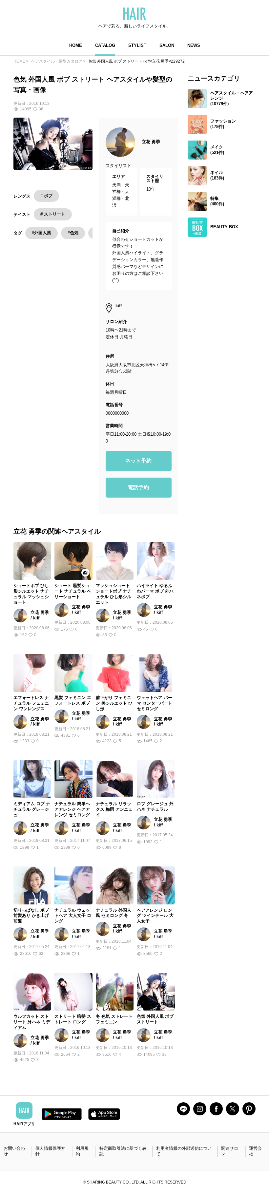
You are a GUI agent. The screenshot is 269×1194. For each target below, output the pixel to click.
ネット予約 (138, 461)
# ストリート (52, 214)
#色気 (73, 232)
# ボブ (46, 195)
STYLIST (137, 45)
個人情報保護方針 (50, 1151)
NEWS (193, 45)
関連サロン (229, 1151)
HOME (75, 45)
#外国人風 (41, 232)
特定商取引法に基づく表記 (122, 1151)
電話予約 (138, 487)
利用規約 (82, 1151)
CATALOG (105, 45)
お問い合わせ (14, 1151)
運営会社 (255, 1151)
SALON (166, 45)
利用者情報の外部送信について (184, 1151)
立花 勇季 (151, 141)
